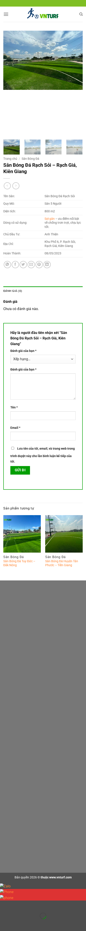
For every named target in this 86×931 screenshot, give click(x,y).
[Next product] (7, 185)
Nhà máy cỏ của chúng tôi (27, 734)
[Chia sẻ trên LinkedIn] (47, 264)
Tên (14, 407)
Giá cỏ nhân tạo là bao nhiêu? (30, 707)
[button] (6, 14)
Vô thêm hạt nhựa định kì (27, 763)
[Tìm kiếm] (81, 14)
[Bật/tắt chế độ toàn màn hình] (17, 905)
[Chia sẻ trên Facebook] (15, 264)
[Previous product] (15, 185)
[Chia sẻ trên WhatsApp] (7, 264)
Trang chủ (10, 158)
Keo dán (15, 808)
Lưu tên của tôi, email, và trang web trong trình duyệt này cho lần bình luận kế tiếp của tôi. (42, 455)
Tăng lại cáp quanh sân (26, 781)
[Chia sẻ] (30, 905)
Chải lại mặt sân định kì (25, 754)
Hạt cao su (17, 826)
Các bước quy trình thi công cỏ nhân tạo (37, 847)
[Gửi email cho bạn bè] (31, 264)
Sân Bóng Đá (30, 158)
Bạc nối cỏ (17, 817)
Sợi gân (50, 219)
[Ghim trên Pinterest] (39, 264)
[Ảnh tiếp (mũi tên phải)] (17, 923)
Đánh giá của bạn (23, 351)
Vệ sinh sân (18, 772)
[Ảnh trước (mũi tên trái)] (4, 923)
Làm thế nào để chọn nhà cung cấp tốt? (37, 725)
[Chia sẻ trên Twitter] (23, 264)
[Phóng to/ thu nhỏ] (4, 905)
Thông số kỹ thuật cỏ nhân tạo (31, 716)
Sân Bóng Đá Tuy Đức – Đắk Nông (19, 563)
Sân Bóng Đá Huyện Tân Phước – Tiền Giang (61, 563)
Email (15, 428)
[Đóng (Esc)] (43, 905)
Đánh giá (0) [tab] (12, 291)
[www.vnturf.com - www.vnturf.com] (43, 14)
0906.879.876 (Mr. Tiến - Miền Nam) (46, 669)
